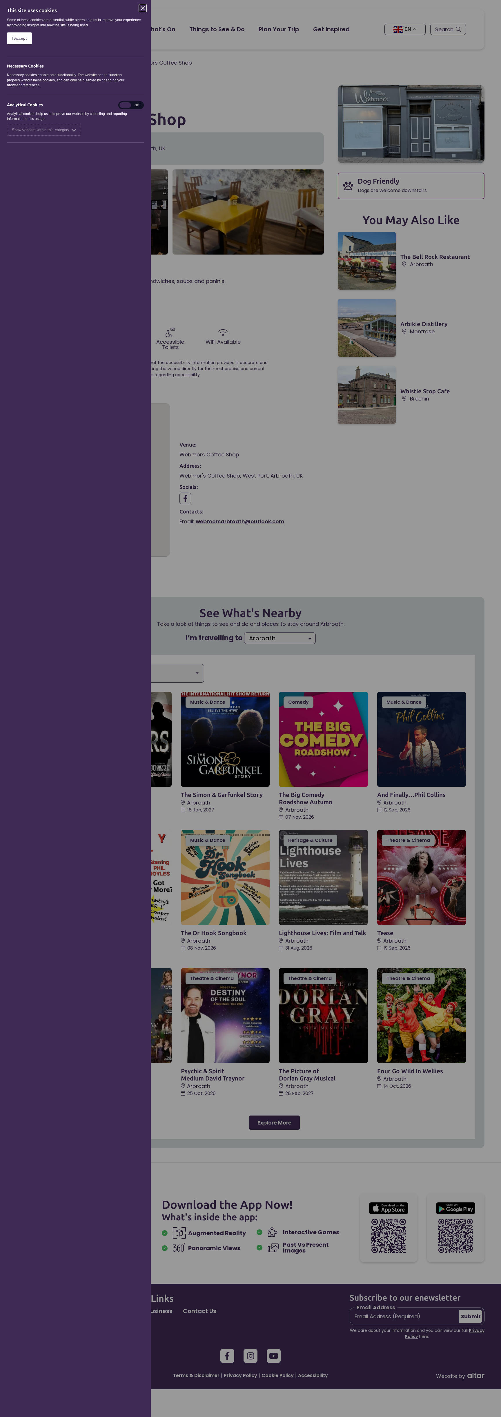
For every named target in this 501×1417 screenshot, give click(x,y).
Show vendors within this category (40, 130)
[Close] (142, 8)
